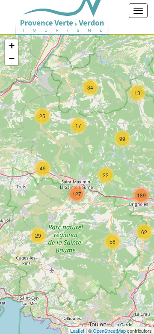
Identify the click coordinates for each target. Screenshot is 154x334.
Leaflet (77, 330)
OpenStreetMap (109, 330)
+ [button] (12, 45)
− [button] (12, 58)
